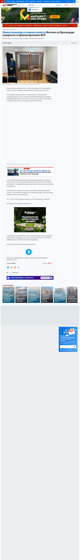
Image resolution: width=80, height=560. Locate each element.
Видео (13, 1)
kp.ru (51, 263)
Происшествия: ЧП (15, 272)
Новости (11, 25)
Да (29, 9)
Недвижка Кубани (37, 25)
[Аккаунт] (78, 1)
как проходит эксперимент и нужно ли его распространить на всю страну (35, 172)
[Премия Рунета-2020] (21, 5)
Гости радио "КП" (28, 25)
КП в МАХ (65, 25)
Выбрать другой (35, 9)
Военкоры (51, 25)
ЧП (9, 272)
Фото (8, 1)
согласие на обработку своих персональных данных (66, 350)
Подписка (73, 5)
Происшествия (5, 29)
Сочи (27, 1)
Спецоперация (20, 1)
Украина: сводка (58, 25)
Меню (2, 1)
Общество (39, 1)
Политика (32, 1)
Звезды (58, 1)
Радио (60, 5)
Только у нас (45, 25)
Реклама (66, 5)
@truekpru (14, 260)
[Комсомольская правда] (9, 5)
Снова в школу (20, 25)
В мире (52, 1)
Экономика (46, 1)
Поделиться (73, 42)
